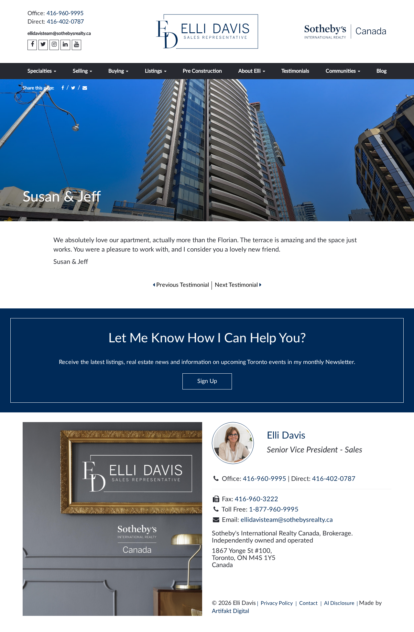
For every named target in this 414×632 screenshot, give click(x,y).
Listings (154, 71)
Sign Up (207, 381)
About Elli (250, 71)
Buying (116, 71)
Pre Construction (202, 71)
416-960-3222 (256, 499)
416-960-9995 (65, 13)
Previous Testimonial (182, 285)
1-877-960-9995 (274, 509)
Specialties (40, 71)
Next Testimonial (237, 285)
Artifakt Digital (230, 611)
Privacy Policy (277, 603)
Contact (308, 603)
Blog (381, 71)
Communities (341, 71)
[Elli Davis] (207, 31)
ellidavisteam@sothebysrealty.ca (59, 33)
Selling (81, 71)
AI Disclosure (339, 603)
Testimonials (295, 71)
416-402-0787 (65, 22)
